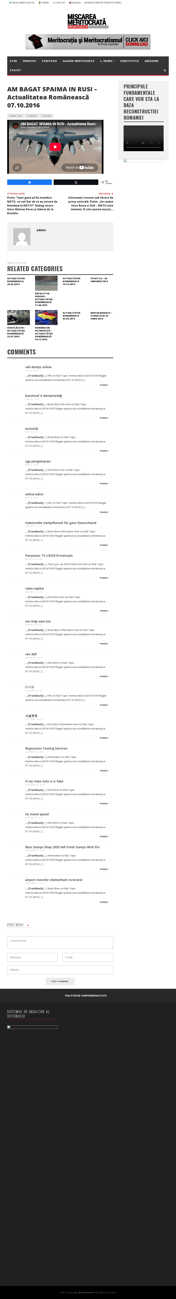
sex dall (31, 654)
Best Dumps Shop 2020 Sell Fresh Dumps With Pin (62, 847)
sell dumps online (38, 367)
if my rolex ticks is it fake (44, 781)
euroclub (31, 428)
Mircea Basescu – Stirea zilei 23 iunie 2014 (101, 315)
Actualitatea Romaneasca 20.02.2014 (16, 281)
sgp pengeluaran (38, 461)
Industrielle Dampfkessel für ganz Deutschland (60, 523)
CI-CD (29, 687)
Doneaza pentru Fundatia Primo (103, 2)
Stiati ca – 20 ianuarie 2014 (99, 280)
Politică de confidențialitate (86, 995)
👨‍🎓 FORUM (43, 2)
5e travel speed (37, 814)
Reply (105, 385)
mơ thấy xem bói (38, 621)
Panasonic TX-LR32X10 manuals (49, 555)
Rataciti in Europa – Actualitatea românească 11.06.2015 (44, 299)
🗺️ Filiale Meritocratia (22, 2)
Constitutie (129, 61)
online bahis (34, 494)
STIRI (13, 61)
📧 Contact (59, 2)
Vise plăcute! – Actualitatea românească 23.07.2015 (16, 332)
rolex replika (34, 588)
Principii (29, 61)
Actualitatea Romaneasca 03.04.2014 (71, 315)
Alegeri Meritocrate (78, 61)
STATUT (15, 70)
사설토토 (31, 716)
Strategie (49, 61)
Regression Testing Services (46, 748)
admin (41, 230)
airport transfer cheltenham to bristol (53, 880)
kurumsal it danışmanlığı (43, 396)
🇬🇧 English (75, 2)
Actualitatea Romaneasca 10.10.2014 (71, 281)
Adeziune (152, 61)
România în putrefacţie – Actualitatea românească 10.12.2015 (44, 333)
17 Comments (32, 115)
